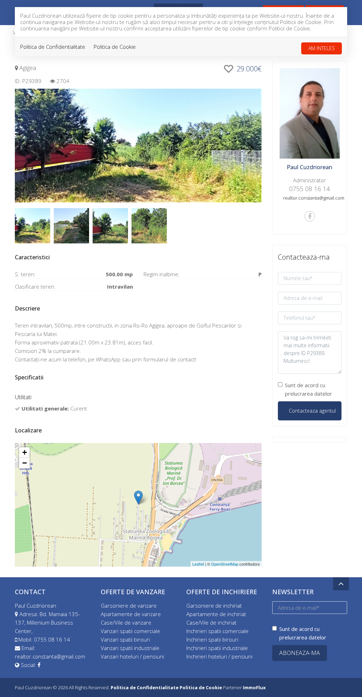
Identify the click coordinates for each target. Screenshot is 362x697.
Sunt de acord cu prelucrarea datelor (308, 389)
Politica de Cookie (115, 46)
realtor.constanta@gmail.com (50, 656)
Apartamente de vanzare (131, 614)
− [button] (24, 463)
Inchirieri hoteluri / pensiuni (219, 656)
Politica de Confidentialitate (52, 46)
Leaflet (198, 564)
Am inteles (321, 48)
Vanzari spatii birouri (125, 639)
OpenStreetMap (224, 564)
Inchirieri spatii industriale (217, 647)
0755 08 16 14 (52, 639)
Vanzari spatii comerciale (130, 630)
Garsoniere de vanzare (129, 605)
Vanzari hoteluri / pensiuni (132, 656)
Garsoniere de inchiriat (214, 605)
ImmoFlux (254, 687)
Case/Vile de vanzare (126, 622)
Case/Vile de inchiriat (211, 622)
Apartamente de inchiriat (216, 614)
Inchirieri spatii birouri (212, 639)
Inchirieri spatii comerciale (217, 630)
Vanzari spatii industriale (130, 647)
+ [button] (24, 452)
